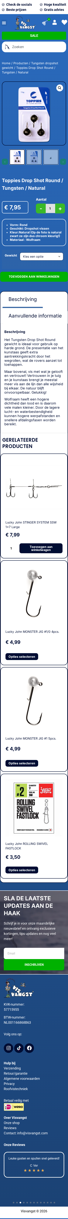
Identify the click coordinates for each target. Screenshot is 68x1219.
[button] (4, 23)
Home (6, 63)
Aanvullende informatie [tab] (35, 316)
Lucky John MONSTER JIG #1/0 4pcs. (32, 632)
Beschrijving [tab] (22, 299)
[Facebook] (29, 1048)
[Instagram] (8, 1048)
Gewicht (11, 255)
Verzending (12, 1068)
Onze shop (12, 1123)
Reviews (10, 1128)
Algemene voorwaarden (22, 1079)
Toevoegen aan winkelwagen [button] (41, 548)
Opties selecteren (21, 657)
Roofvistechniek (16, 1089)
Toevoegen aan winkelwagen (34, 276)
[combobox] (34, 47)
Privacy (9, 1084)
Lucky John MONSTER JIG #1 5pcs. (30, 738)
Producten (20, 63)
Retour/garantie (16, 1073)
